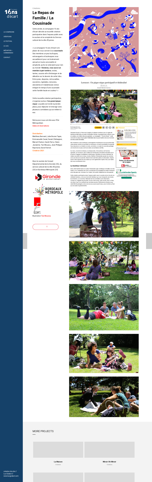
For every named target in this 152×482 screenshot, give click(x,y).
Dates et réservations (41, 126)
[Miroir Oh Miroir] (149, 241)
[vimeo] (7, 466)
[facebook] (4, 466)
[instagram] (10, 466)
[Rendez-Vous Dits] (24, 241)
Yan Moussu (46, 216)
